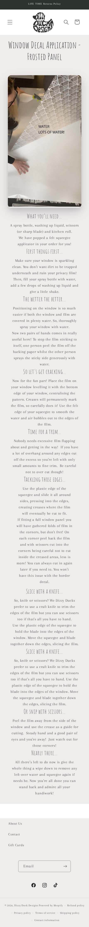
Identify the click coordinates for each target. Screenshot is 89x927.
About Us (15, 823)
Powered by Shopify (51, 905)
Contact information (46, 920)
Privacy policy (22, 912)
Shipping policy (69, 912)
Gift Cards (16, 845)
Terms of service (45, 912)
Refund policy (75, 905)
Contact (14, 834)
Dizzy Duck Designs (26, 905)
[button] (10, 22)
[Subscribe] (65, 866)
